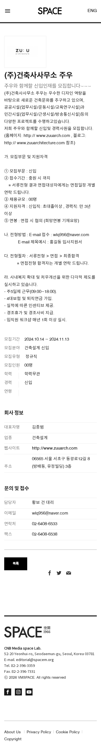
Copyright (13, 739)
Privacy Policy (39, 732)
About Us (12, 732)
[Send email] (69, 574)
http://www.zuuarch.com (54, 448)
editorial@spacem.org (35, 660)
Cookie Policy (68, 732)
